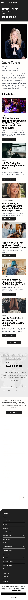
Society (5, 451)
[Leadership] (23, 429)
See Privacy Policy (16, 590)
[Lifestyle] (23, 437)
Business (5, 422)
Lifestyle (5, 437)
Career (5, 425)
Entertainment (7, 455)
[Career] (23, 425)
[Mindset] (23, 433)
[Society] (23, 451)
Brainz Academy (8, 470)
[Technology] (23, 448)
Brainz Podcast (7, 474)
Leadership (6, 429)
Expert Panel (7, 462)
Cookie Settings (13, 597)
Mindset (5, 433)
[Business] (23, 422)
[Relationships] (23, 444)
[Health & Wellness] (23, 440)
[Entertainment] (23, 455)
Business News (7, 459)
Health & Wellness (8, 440)
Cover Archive (7, 477)
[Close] (26, 586)
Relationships (7, 444)
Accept (13, 594)
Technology (6, 448)
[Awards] (23, 466)
